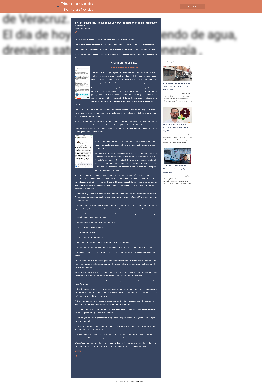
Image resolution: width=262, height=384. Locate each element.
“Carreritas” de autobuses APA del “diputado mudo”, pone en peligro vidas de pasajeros (176, 169)
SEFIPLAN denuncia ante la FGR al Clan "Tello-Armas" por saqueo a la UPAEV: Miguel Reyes (176, 128)
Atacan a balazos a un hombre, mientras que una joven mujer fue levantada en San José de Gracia (177, 87)
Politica (78, 351)
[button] (76, 32)
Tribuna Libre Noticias (77, 4)
